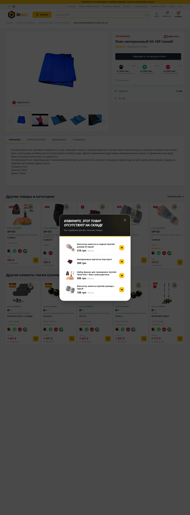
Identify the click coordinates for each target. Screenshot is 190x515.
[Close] (125, 220)
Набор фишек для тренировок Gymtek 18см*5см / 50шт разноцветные (96, 273)
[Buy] (121, 247)
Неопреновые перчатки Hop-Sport (94, 259)
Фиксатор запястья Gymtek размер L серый (95, 287)
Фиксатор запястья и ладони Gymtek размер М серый (96, 245)
